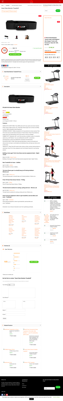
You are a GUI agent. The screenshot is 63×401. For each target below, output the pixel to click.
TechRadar (11, 199)
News (23, 383)
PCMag (10, 182)
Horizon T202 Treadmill (33, 363)
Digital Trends (13, 157)
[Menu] (2, 1)
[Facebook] (2, 395)
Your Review (6, 297)
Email (4, 314)
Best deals (24, 387)
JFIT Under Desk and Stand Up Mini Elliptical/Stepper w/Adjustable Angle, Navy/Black (54, 217)
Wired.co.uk (11, 174)
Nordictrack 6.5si (13, 363)
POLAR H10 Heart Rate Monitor (16, 78)
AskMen (11, 165)
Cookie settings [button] (56, 397)
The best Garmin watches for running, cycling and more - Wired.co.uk (24, 232)
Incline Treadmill (53, 239)
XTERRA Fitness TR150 (14, 351)
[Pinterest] (7, 395)
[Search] (59, 1)
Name (4, 310)
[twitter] (5, 395)
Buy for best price (15, 54)
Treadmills (7, 5)
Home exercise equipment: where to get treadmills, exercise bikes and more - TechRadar (37, 232)
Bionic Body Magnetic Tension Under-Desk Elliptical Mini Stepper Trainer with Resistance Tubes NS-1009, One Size (52, 41)
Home (2, 5)
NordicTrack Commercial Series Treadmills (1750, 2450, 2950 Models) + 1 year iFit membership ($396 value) (34, 339)
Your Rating (5, 284)
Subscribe (58, 10)
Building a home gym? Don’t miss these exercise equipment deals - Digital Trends (11, 219)
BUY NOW (37, 77)
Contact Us (24, 385)
